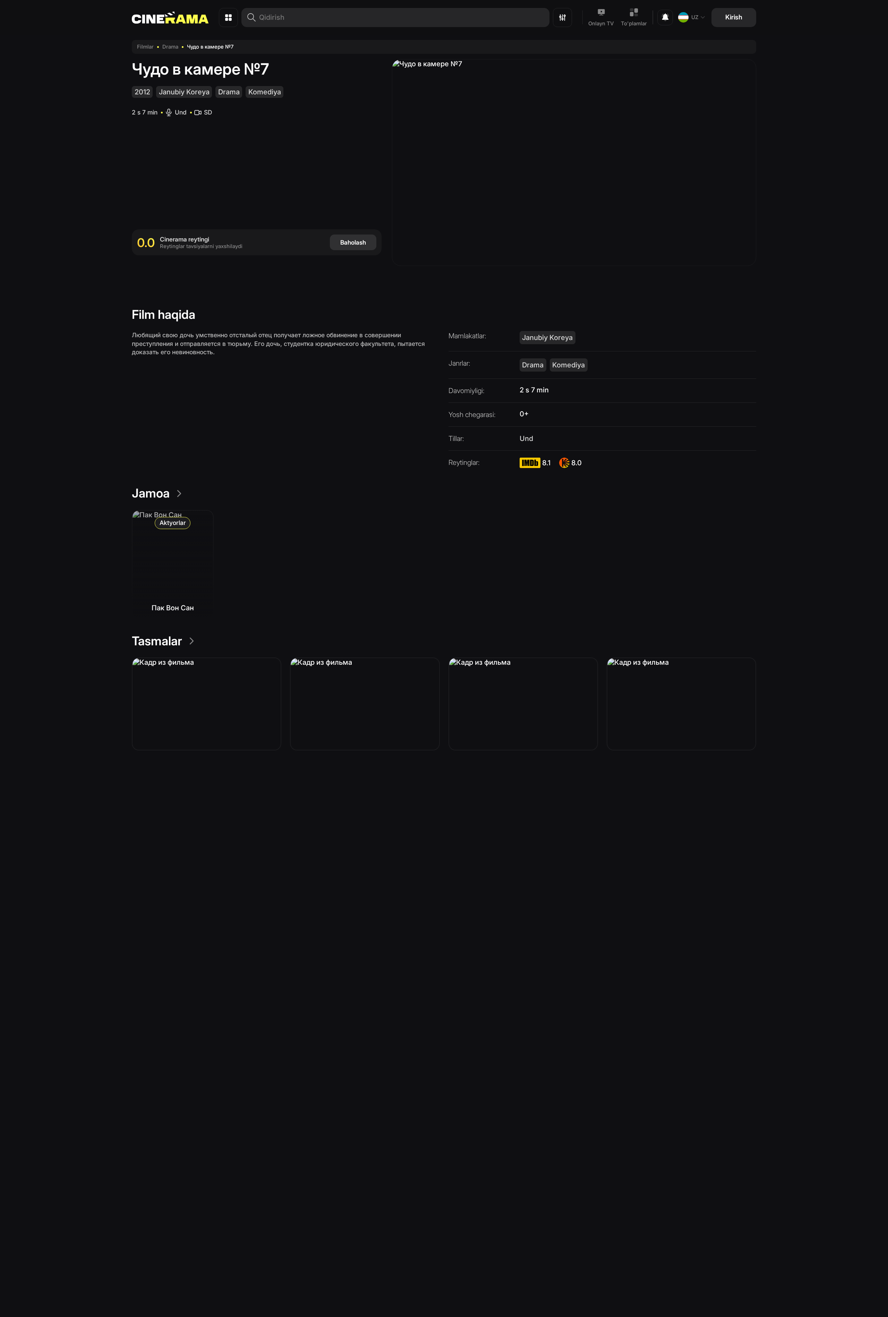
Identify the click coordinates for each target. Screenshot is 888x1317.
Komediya (264, 92)
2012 (142, 92)
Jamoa (151, 493)
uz (695, 17)
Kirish (733, 17)
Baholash (353, 242)
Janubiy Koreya (184, 92)
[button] (207, 704)
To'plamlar (634, 23)
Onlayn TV (601, 23)
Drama (170, 46)
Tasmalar (157, 641)
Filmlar (145, 46)
